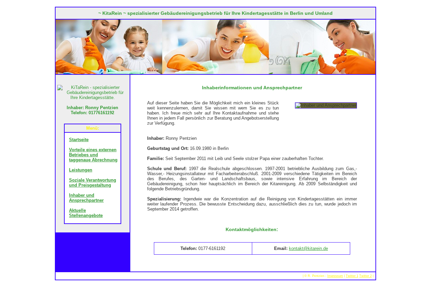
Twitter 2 (365, 276)
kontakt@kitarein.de (308, 248)
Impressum (335, 276)
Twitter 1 (352, 276)
